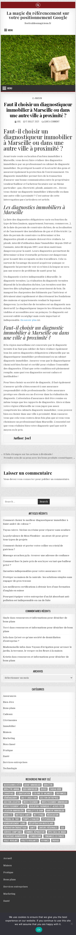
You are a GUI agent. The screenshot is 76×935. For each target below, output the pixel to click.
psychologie (48, 819)
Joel (19, 121)
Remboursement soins (15, 823)
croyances (61, 793)
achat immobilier (32, 785)
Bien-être (8, 702)
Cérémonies (10, 720)
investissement (31, 802)
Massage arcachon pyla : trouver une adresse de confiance (36, 555)
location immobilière (14, 810)
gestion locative (12, 802)
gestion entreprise (49, 797)
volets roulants (29, 840)
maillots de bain (35, 810)
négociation (53, 815)
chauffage (9, 793)
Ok (38, 929)
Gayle (6, 617)
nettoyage (39, 815)
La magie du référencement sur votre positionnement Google (38, 15)
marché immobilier (55, 810)
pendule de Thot (12, 819)
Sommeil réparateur (35, 832)
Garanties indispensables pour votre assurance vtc (32, 571)
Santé (6, 756)
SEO (62, 827)
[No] (71, 924)
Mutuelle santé (23, 815)
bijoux (44, 789)
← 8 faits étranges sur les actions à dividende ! (27, 454)
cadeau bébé (55, 789)
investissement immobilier (55, 802)
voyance (45, 840)
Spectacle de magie (57, 832)
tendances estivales (54, 836)
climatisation (23, 793)
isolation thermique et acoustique (47, 806)
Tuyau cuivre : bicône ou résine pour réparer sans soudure (36, 530)
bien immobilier (30, 789)
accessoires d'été (12, 785)
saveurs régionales (48, 827)
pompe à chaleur (31, 819)
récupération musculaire (41, 823)
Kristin (7, 656)
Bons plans (9, 708)
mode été (8, 815)
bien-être (48, 785)
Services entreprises (15, 762)
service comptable (13, 832)
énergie (55, 840)
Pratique (8, 750)
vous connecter (26, 479)
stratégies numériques (15, 836)
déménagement (11, 797)
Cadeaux (8, 714)
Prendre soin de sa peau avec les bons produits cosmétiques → (39, 457)
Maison (38, 98)
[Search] (38, 5)
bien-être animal (12, 789)
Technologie (10, 768)
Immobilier (9, 726)
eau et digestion (29, 797)
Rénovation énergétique (15, 827)
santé (33, 827)
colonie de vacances (43, 793)
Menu (10, 30)
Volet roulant (11, 840)
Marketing (9, 738)
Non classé (9, 744)
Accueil (7, 858)
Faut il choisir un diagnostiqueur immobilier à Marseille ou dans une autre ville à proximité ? (38, 109)
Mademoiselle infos (14, 647)
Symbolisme (35, 836)
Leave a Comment (52, 121)
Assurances (9, 696)
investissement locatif (15, 806)
